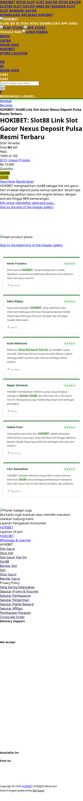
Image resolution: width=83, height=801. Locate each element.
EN (2, 62)
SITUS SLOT (25, 2)
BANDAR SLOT (63, 6)
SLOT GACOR (47, 2)
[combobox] (19, 83)
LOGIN (4, 177)
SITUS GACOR (69, 2)
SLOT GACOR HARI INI (32, 6)
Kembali (6, 101)
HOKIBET (7, 2)
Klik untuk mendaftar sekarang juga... (27, 203)
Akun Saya (9, 45)
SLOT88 (6, 6)
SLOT (4, 11)
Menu (5, 36)
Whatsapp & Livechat (15, 540)
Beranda (6, 105)
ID (2, 66)
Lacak (5, 40)
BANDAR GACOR (23, 11)
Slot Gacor (38, 790)
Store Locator (14, 53)
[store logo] (35, 32)
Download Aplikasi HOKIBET (26, 15)
